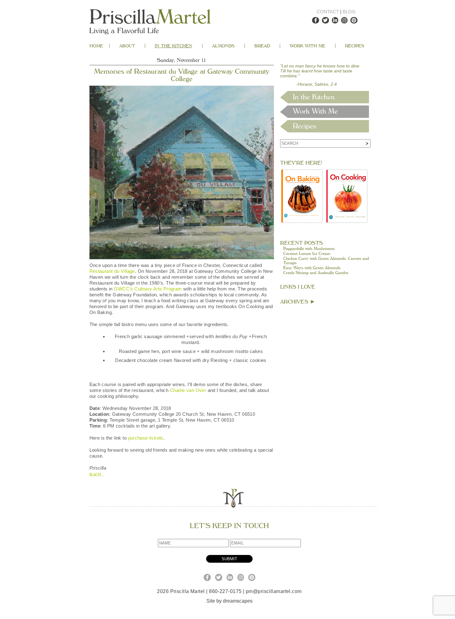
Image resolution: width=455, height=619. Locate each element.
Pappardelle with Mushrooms (309, 248)
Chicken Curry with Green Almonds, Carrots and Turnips (326, 260)
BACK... (96, 474)
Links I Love (297, 287)
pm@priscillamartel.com (274, 591)
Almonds (223, 46)
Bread (262, 46)
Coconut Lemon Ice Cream (306, 253)
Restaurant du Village (112, 271)
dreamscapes (238, 601)
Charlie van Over (188, 390)
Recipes (354, 46)
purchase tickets (145, 438)
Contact (328, 11)
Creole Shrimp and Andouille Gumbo (315, 272)
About (127, 46)
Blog (349, 11)
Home (96, 46)
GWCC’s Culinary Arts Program (148, 288)
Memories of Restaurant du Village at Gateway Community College (181, 75)
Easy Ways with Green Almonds (311, 267)
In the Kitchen (173, 46)
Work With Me (307, 46)
